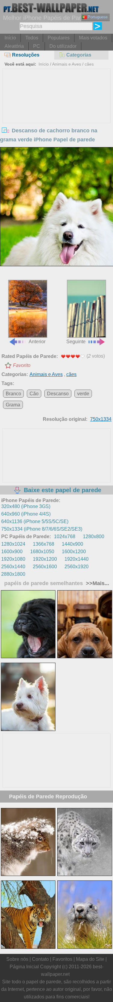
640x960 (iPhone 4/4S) (26, 513)
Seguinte (76, 341)
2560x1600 (45, 566)
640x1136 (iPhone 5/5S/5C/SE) (34, 521)
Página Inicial (24, 966)
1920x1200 (45, 559)
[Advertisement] (56, 114)
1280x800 (93, 536)
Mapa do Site (90, 959)
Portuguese (98, 17)
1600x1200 (74, 551)
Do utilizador (63, 46)
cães (89, 64)
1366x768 (43, 544)
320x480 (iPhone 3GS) (25, 506)
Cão (34, 393)
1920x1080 (13, 559)
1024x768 (64, 536)
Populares (59, 37)
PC (36, 46)
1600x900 (12, 551)
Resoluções (25, 54)
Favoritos (62, 959)
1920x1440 (76, 559)
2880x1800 (13, 574)
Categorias (78, 54)
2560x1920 (76, 566)
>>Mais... (96, 583)
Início (10, 37)
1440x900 (72, 544)
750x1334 (100, 419)
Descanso (58, 393)
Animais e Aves (66, 64)
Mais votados (93, 37)
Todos (31, 37)
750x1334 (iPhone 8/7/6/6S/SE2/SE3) (41, 529)
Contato (40, 959)
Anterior (37, 341)
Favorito (21, 365)
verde (83, 393)
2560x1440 (13, 566)
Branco (13, 393)
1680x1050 (42, 551)
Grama (13, 404)
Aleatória (14, 46)
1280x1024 (13, 544)
